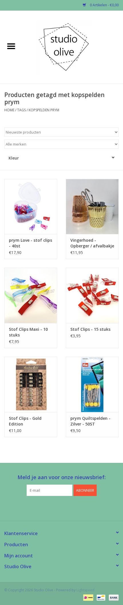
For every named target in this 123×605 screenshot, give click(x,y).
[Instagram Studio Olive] (71, 507)
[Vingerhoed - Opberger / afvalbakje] (92, 206)
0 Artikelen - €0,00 (104, 5)
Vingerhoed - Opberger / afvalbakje (92, 243)
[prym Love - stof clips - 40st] (30, 206)
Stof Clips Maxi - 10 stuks (28, 332)
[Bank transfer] (113, 597)
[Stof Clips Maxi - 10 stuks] (30, 295)
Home (9, 110)
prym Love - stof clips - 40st (30, 243)
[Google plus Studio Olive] (61, 507)
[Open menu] (11, 46)
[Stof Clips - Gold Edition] (30, 384)
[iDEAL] (87, 597)
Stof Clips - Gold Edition (25, 421)
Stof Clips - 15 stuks (90, 329)
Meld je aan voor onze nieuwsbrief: (61, 477)
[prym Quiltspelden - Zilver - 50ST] (92, 384)
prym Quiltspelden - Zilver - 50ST (90, 421)
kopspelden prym (44, 110)
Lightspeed (85, 590)
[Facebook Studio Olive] (51, 507)
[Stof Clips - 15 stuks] (92, 295)
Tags (21, 110)
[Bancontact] (100, 597)
